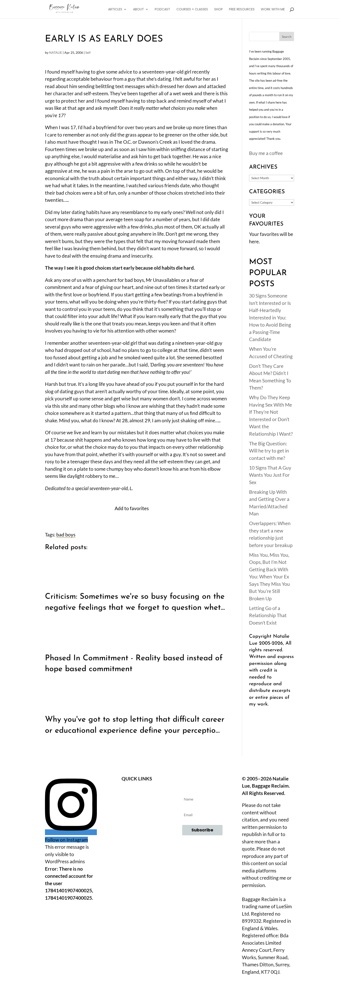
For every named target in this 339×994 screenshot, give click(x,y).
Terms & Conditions (136, 816)
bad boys (65, 534)
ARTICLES (115, 10)
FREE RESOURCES (242, 10)
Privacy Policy (137, 829)
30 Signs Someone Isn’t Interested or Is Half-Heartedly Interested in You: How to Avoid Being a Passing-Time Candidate (270, 317)
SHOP (218, 10)
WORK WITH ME (273, 10)
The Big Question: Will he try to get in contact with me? (269, 450)
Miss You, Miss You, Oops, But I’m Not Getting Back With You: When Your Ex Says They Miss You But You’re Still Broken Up (269, 576)
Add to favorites (132, 508)
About (137, 791)
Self (88, 52)
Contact (136, 803)
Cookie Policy (137, 841)
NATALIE (55, 52)
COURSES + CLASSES (192, 10)
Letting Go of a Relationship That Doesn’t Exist (268, 615)
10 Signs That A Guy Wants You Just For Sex (270, 475)
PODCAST (162, 10)
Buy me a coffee (266, 153)
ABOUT (138, 10)
